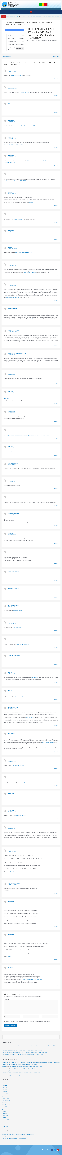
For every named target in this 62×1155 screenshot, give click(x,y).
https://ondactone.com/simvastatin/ (26, 125)
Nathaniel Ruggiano (6, 1071)
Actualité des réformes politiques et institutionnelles (14, 1138)
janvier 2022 (5, 1126)
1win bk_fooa (11, 793)
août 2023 (4, 1106)
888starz (9, 956)
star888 (8, 594)
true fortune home (16, 627)
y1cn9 (9, 86)
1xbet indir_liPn (11, 733)
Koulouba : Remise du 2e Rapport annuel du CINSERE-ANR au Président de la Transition (22, 1050)
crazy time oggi (34, 677)
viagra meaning (11, 373)
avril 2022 (4, 1124)
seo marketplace (11, 551)
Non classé (4, 1140)
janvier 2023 (5, 1117)
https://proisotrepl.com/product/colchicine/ (13, 144)
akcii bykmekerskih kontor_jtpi (14, 776)
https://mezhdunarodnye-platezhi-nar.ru (25, 834)
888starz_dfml (11, 901)
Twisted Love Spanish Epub (13, 330)
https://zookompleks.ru (9, 452)
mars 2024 (4, 1091)
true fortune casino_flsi (13, 622)
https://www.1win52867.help (17, 765)
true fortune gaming (17, 610)
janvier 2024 (5, 1096)
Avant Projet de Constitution (21, 1075)
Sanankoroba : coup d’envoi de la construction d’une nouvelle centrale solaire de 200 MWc (22, 1054)
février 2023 (5, 1115)
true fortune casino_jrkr (13, 605)
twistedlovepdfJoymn (12, 264)
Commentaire (7, 999)
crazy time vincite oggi (19, 696)
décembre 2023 (5, 1098)
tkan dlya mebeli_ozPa (13, 707)
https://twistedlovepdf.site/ (30, 272)
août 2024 (4, 1083)
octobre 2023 (5, 1102)
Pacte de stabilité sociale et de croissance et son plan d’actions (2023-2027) (25, 1066)
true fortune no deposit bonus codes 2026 (32, 979)
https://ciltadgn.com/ (24, 92)
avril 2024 (4, 1089)
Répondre (56, 78)
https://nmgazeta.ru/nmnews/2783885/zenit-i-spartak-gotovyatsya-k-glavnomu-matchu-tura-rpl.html (26, 435)
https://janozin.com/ (19, 219)
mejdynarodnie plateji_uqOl (14, 827)
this (34, 109)
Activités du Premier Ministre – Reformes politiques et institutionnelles (18, 1134)
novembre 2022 (6, 1122)
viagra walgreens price (13, 463)
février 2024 (5, 1093)
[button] (31, 12)
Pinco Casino (6, 398)
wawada (4, 1066)
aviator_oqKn (11, 810)
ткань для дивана (30, 717)
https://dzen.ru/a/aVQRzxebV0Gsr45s (23, 252)
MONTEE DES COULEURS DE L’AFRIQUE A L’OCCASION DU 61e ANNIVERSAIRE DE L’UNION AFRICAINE (25, 1052)
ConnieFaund (11, 120)
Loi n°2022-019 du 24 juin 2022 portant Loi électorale (23, 1068)
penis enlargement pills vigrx (14, 480)
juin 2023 (4, 1111)
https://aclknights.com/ (13, 871)
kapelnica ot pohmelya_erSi (14, 655)
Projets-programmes (7, 1143)
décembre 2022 (5, 1119)
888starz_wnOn (11, 850)
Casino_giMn (10, 391)
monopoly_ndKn (11, 638)
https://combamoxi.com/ (17, 75)
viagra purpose (11, 411)
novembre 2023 (6, 1100)
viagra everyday (11, 496)
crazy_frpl (10, 690)
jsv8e (9, 103)
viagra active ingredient (13, 571)
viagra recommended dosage (14, 883)
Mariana (10, 192)
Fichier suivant (56, 56)
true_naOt (10, 967)
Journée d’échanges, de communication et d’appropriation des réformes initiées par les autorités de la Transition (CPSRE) (29, 1045)
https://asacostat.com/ (17, 236)
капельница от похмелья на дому (28, 661)
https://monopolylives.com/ (22, 644)
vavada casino (5, 1062)
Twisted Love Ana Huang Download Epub (17, 353)
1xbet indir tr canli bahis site (48, 742)
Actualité (4, 1136)
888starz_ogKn (11, 934)
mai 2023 (4, 1113)
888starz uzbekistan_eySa (13, 588)
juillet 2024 (4, 1085)
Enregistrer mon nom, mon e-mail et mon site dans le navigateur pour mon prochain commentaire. (28, 1021)
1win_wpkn (10, 760)
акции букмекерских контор (24, 782)
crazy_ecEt (10, 672)
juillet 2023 (4, 1109)
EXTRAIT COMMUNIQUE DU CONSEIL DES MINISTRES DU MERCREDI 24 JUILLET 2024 (31, 16)
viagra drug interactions (13, 513)
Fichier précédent (6, 56)
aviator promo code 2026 (20, 815)
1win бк (9, 799)
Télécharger (14, 30)
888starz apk (10, 907)
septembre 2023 (6, 1104)
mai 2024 (4, 1087)
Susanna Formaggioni (7, 1075)
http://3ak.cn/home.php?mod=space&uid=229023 (15, 180)
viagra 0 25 (10, 533)
